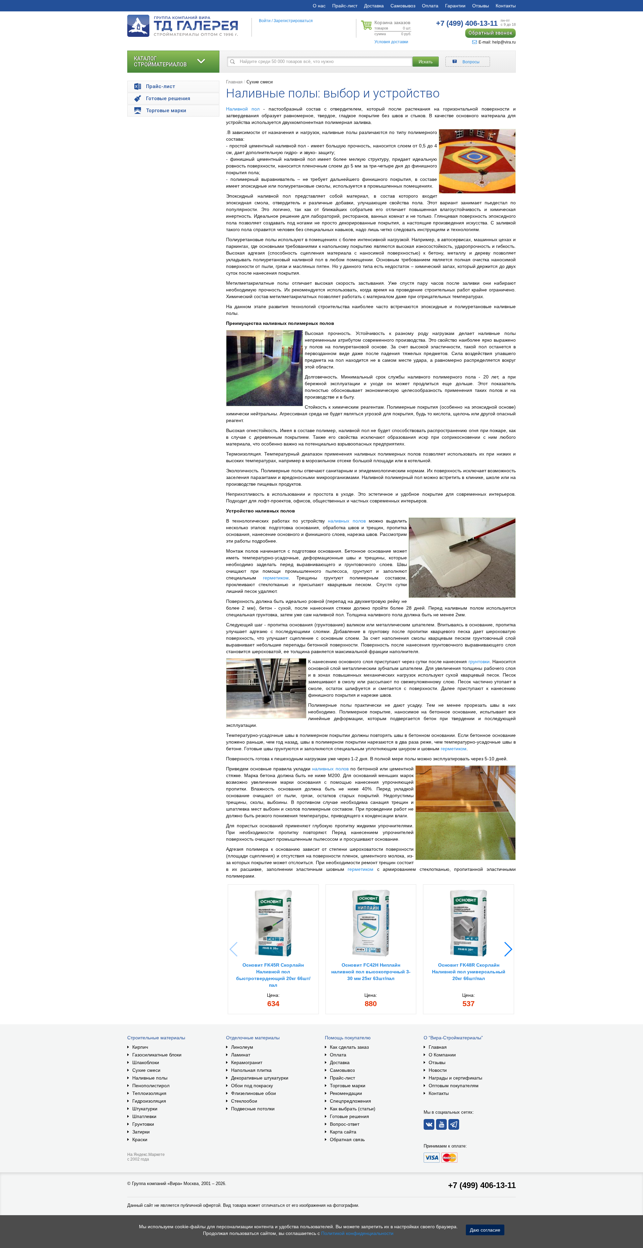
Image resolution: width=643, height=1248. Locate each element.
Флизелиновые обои (253, 1093)
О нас (319, 5)
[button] (507, 949)
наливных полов (346, 521)
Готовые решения (349, 1116)
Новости (438, 1070)
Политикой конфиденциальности (357, 1233)
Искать (426, 61)
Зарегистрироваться (293, 20)
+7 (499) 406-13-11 (482, 1185)
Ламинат (240, 1054)
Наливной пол (243, 109)
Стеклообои (244, 1101)
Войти (265, 20)
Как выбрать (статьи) (352, 1108)
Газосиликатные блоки (157, 1054)
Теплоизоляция (149, 1093)
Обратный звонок (490, 33)
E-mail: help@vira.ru (497, 42)
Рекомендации (346, 1093)
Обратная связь (347, 1139)
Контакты (506, 5)
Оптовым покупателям (454, 1085)
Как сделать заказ (349, 1047)
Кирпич (140, 1047)
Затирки (141, 1131)
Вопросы (471, 62)
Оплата (430, 5)
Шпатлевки (144, 1116)
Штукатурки (144, 1108)
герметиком (276, 577)
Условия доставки (391, 42)
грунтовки (479, 661)
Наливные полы (149, 1078)
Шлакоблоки (145, 1062)
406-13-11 (467, 23)
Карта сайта (343, 1131)
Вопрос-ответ (344, 1124)
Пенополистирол (150, 1085)
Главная (234, 81)
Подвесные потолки (253, 1108)
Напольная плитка (251, 1070)
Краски (139, 1139)
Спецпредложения (350, 1101)
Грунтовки (143, 1124)
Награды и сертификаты (455, 1078)
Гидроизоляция (149, 1101)
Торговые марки (347, 1085)
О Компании (442, 1054)
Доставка (374, 5)
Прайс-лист (344, 5)
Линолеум (242, 1047)
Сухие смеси (259, 81)
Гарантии (455, 5)
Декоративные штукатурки (259, 1078)
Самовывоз (402, 5)
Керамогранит (246, 1062)
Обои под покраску (252, 1085)
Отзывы (480, 5)
